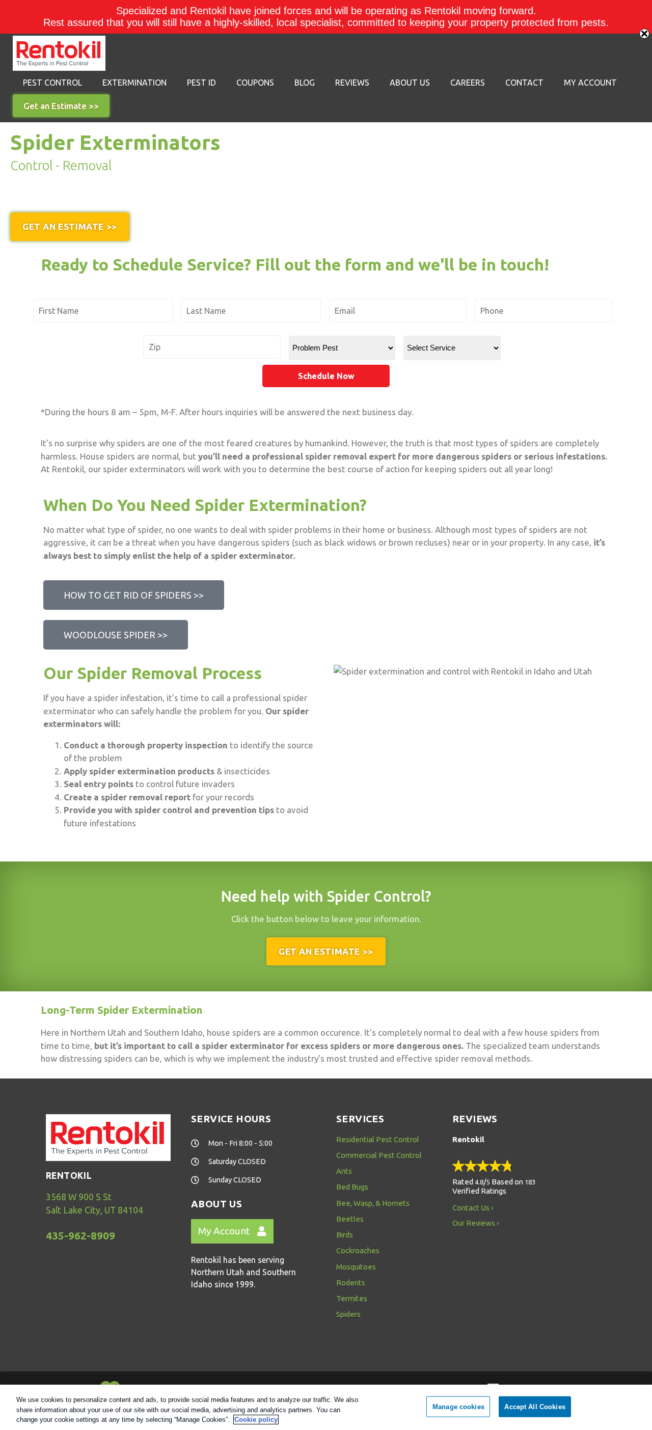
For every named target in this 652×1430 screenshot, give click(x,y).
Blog (304, 82)
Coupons (255, 82)
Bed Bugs (352, 1186)
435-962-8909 (80, 1236)
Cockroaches (357, 1250)
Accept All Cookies (534, 1406)
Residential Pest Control (377, 1139)
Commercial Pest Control (379, 1155)
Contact (524, 82)
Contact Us (471, 1207)
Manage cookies (458, 1406)
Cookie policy (256, 1419)
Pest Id (201, 82)
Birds (344, 1234)
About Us (410, 82)
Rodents (350, 1282)
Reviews (352, 82)
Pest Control (52, 82)
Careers (467, 82)
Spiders (348, 1314)
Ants (344, 1171)
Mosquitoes (356, 1266)
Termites (351, 1298)
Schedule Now (326, 376)
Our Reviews (473, 1223)
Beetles (350, 1219)
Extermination (134, 82)
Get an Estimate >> (61, 106)
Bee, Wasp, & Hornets (373, 1203)
